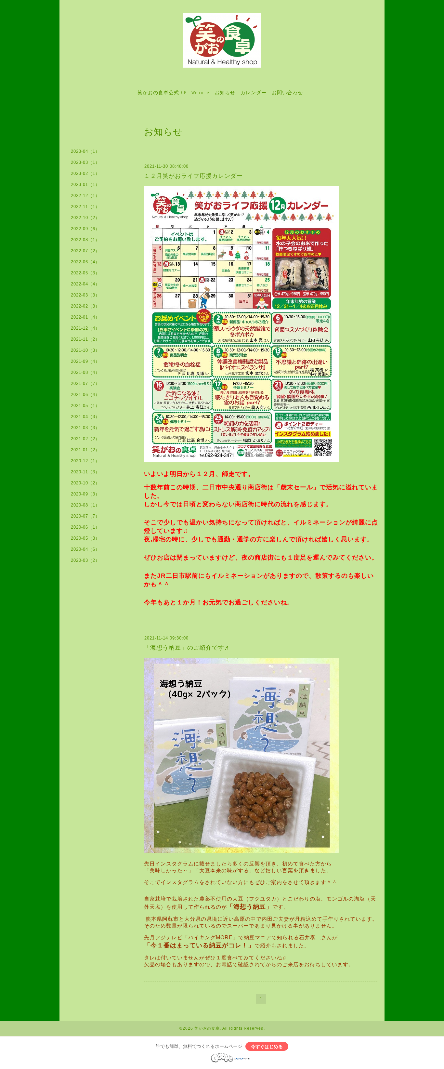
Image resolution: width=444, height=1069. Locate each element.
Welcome (200, 92)
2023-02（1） (85, 173)
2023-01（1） (85, 184)
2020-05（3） (85, 538)
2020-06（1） (85, 527)
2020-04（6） (85, 549)
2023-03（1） (85, 162)
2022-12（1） (85, 195)
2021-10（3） (85, 350)
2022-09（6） (85, 228)
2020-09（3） (85, 494)
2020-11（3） (85, 471)
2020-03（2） (85, 560)
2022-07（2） (85, 250)
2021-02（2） (85, 438)
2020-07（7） (85, 516)
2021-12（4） (85, 328)
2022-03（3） (85, 295)
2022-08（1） (85, 239)
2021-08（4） (85, 372)
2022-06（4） (85, 261)
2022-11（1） (85, 206)
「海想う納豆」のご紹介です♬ (187, 647)
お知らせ (225, 92)
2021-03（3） (85, 427)
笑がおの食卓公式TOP (161, 92)
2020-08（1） (85, 505)
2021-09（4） (85, 361)
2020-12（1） (85, 460)
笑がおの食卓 (207, 1028)
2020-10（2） (85, 483)
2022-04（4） (85, 284)
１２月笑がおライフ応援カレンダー (193, 176)
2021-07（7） (85, 383)
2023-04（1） (85, 151)
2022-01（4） (85, 317)
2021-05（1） (85, 405)
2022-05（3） (85, 273)
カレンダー (254, 92)
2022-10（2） (85, 217)
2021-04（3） (85, 416)
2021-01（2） (85, 449)
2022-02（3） (85, 306)
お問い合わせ (287, 92)
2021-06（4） (85, 394)
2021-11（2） (85, 339)
